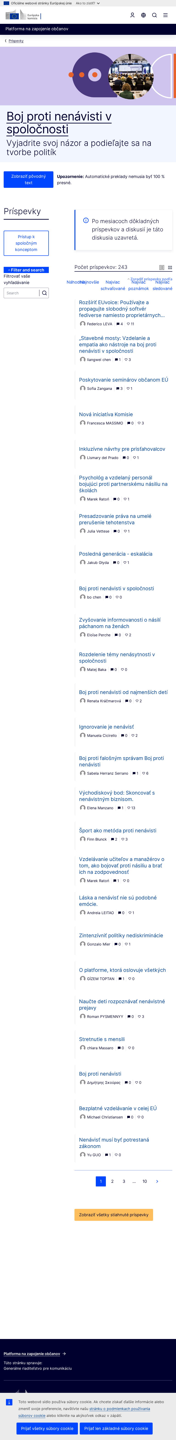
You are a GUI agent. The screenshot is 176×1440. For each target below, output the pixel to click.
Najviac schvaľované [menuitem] (114, 285)
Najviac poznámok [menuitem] (139, 285)
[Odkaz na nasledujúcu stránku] (157, 1181)
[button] (162, 267)
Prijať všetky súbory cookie (47, 1428)
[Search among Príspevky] (44, 293)
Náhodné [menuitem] (79, 282)
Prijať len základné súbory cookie (116, 1428)
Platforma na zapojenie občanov (32, 1353)
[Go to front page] (28, 14)
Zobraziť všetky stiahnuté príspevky (113, 1214)
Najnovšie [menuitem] (93, 282)
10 (145, 1181)
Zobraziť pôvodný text (28, 179)
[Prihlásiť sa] (132, 15)
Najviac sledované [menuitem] (162, 285)
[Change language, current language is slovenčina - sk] (143, 15)
